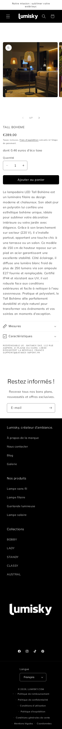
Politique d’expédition (33, 711)
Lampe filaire (16, 497)
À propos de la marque (23, 438)
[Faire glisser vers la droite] (39, 118)
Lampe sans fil (17, 488)
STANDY (13, 557)
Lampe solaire (17, 515)
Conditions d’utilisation (33, 705)
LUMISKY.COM (36, 689)
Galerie (12, 464)
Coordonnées (44, 723)
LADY (11, 548)
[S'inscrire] (50, 408)
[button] (8, 16)
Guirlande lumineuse (21, 506)
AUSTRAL (14, 574)
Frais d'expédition (29, 140)
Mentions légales (23, 723)
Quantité (8, 157)
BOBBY (12, 539)
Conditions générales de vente (33, 717)
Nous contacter (17, 446)
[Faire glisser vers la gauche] (23, 118)
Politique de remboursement (33, 693)
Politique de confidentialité (33, 699)
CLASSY (12, 565)
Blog (10, 455)
